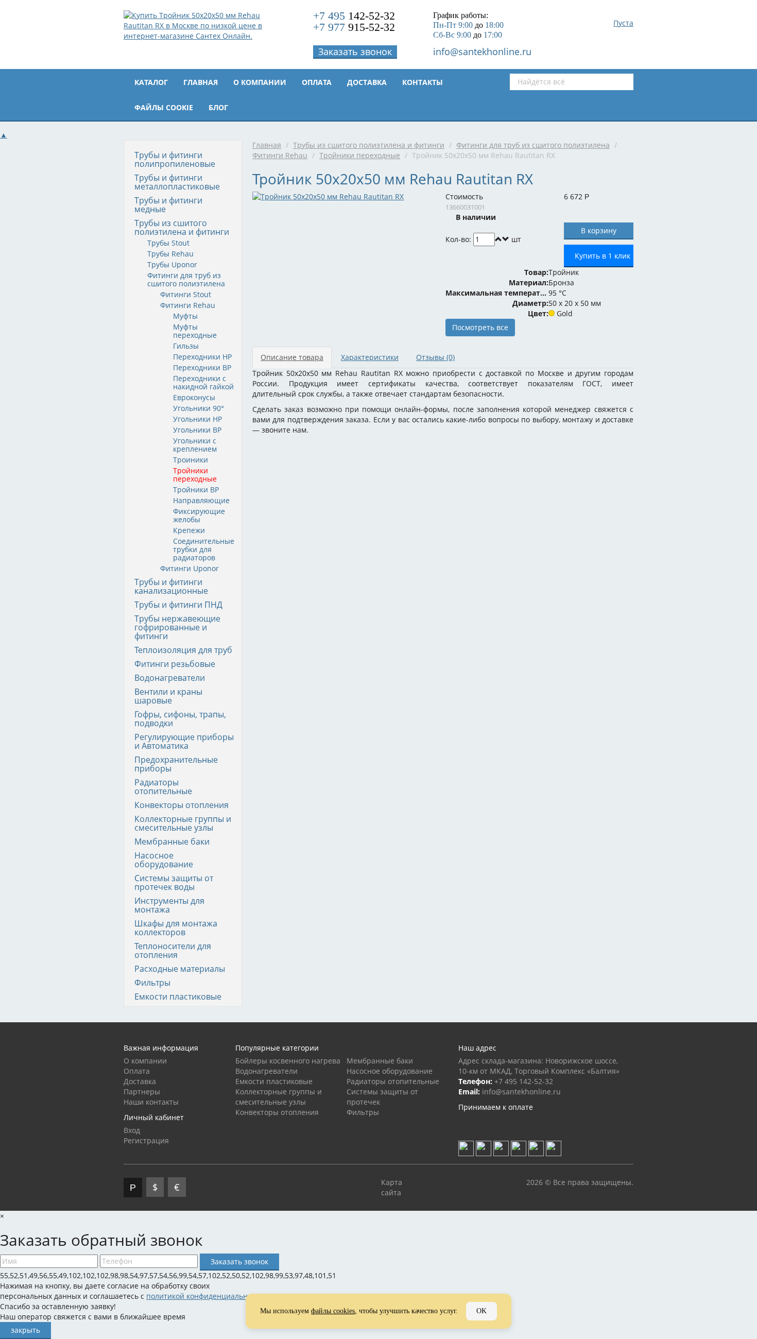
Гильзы (186, 346)
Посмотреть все (480, 327)
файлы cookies (333, 1311)
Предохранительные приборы (176, 764)
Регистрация (146, 1140)
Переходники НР (202, 357)
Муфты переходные (195, 331)
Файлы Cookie (163, 107)
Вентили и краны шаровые (168, 696)
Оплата (317, 82)
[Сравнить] (528, 239)
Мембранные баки (172, 841)
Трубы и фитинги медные (168, 205)
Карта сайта (391, 1187)
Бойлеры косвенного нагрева (287, 1061)
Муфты (185, 316)
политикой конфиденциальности (205, 1296)
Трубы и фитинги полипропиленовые (174, 159)
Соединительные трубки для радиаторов (203, 549)
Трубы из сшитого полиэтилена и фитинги (181, 227)
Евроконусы (194, 397)
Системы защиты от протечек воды (173, 882)
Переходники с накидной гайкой (203, 382)
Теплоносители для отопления (172, 950)
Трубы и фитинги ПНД (178, 604)
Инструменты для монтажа (169, 905)
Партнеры (142, 1091)
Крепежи (189, 530)
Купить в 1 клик (602, 256)
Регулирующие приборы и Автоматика (184, 741)
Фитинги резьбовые (174, 664)
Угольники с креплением (195, 445)
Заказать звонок (355, 51)
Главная (200, 82)
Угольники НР (197, 419)
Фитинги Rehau (187, 305)
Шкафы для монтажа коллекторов (175, 928)
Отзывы (435, 357)
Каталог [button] (151, 82)
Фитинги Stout (185, 294)
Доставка (367, 82)
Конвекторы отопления (181, 805)
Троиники (190, 460)
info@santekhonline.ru (482, 51)
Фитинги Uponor (189, 568)
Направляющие (201, 500)
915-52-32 (354, 27)
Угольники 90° (198, 408)
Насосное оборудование (163, 860)
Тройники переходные (195, 475)
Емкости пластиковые (177, 996)
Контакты (422, 82)
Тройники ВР (196, 489)
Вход (132, 1130)
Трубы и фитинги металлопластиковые (177, 182)
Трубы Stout (168, 243)
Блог (218, 107)
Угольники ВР (197, 430)
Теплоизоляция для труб (183, 650)
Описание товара (292, 357)
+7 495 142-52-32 (523, 1081)
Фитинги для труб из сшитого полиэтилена (186, 279)
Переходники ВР (202, 367)
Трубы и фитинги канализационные (171, 586)
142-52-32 (354, 15)
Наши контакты (151, 1102)
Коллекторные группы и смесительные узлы (182, 823)
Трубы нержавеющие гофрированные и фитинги (177, 627)
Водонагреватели (169, 677)
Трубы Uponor (172, 264)
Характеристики (370, 357)
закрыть (25, 1330)
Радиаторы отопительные (163, 787)
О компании (259, 82)
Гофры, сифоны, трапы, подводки (180, 719)
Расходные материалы (179, 968)
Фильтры (152, 982)
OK (481, 1311)
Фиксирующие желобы (199, 515)
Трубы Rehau (170, 254)
